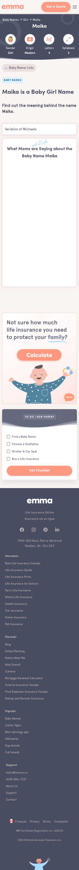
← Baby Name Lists (19, 68)
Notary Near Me (15, 658)
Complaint (61, 821)
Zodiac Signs (13, 725)
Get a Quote (56, 6)
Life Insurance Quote (18, 570)
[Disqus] (39, 224)
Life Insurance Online (39, 512)
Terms (47, 821)
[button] (75, 7)
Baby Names (13, 718)
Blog (8, 644)
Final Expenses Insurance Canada (26, 691)
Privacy (34, 821)
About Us (12, 786)
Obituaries (11, 738)
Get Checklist (39, 470)
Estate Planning (15, 651)
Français (21, 821)
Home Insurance (15, 617)
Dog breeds (12, 745)
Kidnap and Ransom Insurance (24, 698)
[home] (13, 7)
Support (11, 792)
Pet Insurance (14, 624)
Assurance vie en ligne (40, 518)
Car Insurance (14, 610)
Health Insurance (16, 603)
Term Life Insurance (18, 590)
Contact (11, 799)
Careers (10, 671)
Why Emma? (12, 664)
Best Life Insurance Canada (22, 563)
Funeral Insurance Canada (22, 685)
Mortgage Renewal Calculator (24, 678)
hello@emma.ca (17, 772)
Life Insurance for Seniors (21, 583)
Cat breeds (12, 752)
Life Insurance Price (18, 576)
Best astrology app (16, 732)
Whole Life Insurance (18, 597)
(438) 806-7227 (16, 779)
